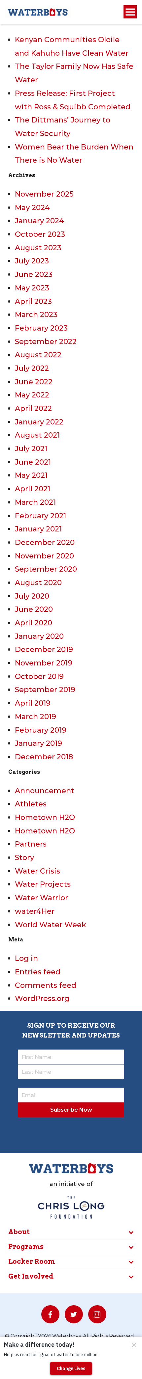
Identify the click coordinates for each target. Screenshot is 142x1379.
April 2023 (33, 301)
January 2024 (39, 220)
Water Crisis (37, 871)
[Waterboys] (38, 11)
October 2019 (39, 676)
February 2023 (41, 328)
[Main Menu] (130, 12)
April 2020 (33, 622)
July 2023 (32, 261)
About (19, 1232)
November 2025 (44, 194)
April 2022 (33, 408)
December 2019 (44, 649)
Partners (31, 844)
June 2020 (34, 609)
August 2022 (38, 354)
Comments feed (45, 985)
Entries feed (37, 971)
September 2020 (46, 569)
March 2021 (35, 502)
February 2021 (40, 515)
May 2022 (32, 395)
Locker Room (31, 1261)
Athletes (31, 803)
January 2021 (38, 529)
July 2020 (32, 596)
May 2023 (32, 288)
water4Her (34, 911)
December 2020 (45, 542)
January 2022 (39, 422)
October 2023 (40, 234)
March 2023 (36, 314)
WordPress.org (42, 998)
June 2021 (33, 462)
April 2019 (33, 703)
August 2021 (37, 435)
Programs (26, 1247)
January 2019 (38, 743)
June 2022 (34, 381)
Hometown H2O (45, 817)
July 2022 (32, 368)
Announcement (44, 790)
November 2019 (43, 663)
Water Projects (43, 884)
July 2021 (31, 448)
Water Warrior (41, 897)
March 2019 (35, 716)
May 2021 (31, 475)
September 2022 (46, 341)
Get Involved (30, 1276)
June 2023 (34, 274)
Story (24, 857)
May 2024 (32, 207)
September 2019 (45, 689)
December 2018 (44, 756)
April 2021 (32, 488)
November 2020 (44, 556)
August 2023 (38, 247)
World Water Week (50, 924)
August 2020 (38, 582)
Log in (26, 958)
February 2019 (40, 730)
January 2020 (39, 636)
